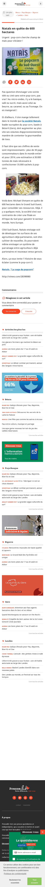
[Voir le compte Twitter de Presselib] (20, 798)
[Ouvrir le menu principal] (4, 3)
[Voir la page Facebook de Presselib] (14, 798)
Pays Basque (26, 12)
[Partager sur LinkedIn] (23, 82)
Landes (20, 15)
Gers (26, 15)
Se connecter (11, 311)
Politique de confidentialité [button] (15, 874)
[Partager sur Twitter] (16, 82)
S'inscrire (28, 311)
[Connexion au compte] (40, 3)
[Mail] (29, 82)
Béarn (17, 12)
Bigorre (35, 12)
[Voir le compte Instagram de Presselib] (31, 798)
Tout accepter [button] (34, 881)
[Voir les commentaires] (4, 82)
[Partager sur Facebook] (10, 82)
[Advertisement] (22, 710)
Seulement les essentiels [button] (15, 881)
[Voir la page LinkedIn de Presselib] (25, 798)
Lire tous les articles (36, 435)
